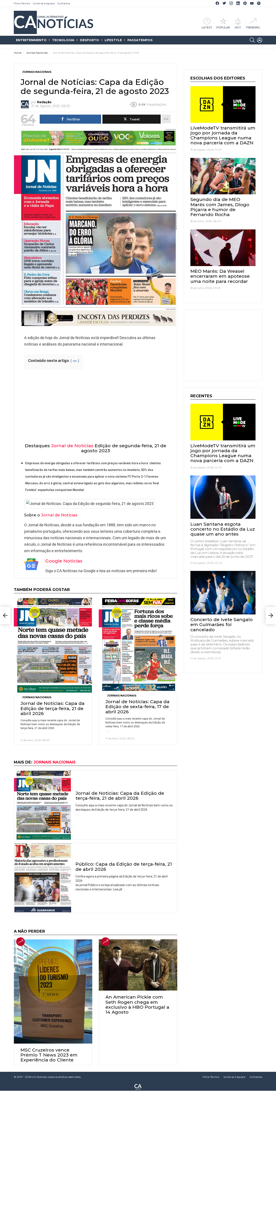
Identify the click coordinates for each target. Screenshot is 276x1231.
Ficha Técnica (22, 3)
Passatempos (140, 40)
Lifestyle (113, 40)
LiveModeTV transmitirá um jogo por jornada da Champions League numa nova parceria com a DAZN (222, 135)
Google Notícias (63, 561)
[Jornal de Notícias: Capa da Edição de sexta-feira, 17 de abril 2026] (138, 644)
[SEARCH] (252, 40)
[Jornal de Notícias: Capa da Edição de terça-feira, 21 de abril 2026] (53, 645)
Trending (253, 27)
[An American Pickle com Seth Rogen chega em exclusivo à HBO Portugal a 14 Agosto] (138, 965)
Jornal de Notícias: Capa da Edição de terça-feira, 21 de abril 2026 (52, 708)
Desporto (89, 40)
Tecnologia (63, 40)
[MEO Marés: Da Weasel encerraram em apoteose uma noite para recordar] (223, 247)
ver (75, 361)
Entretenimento (31, 40)
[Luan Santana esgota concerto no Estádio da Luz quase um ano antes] (223, 497)
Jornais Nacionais (36, 697)
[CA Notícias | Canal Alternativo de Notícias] (138, 1086)
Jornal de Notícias (72, 445)
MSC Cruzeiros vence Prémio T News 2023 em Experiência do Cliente (48, 1055)
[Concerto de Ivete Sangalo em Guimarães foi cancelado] (223, 592)
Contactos (63, 3)
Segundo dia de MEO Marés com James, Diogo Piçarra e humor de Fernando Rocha (219, 207)
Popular (223, 27)
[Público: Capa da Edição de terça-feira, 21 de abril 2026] (42, 878)
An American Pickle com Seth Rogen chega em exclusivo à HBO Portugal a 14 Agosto (137, 1004)
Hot (238, 27)
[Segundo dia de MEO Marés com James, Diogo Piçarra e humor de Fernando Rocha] (223, 176)
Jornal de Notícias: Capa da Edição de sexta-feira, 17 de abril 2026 (137, 706)
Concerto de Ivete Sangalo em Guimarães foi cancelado (221, 624)
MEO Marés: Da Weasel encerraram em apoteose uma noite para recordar (220, 276)
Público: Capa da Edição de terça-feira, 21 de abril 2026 (123, 866)
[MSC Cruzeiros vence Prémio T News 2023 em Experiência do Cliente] (53, 991)
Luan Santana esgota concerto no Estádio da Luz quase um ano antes (222, 528)
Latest (207, 27)
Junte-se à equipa (44, 3)
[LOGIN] (259, 40)
